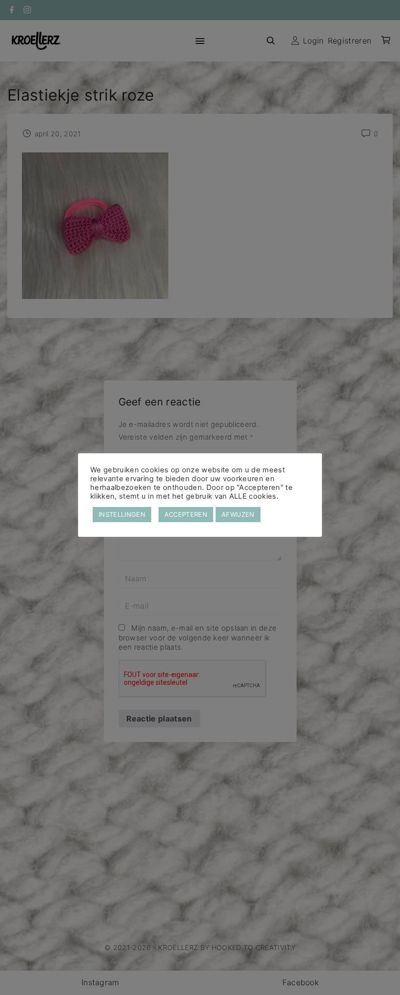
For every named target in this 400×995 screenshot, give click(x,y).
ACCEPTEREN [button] (185, 514)
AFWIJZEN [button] (238, 514)
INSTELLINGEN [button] (122, 514)
